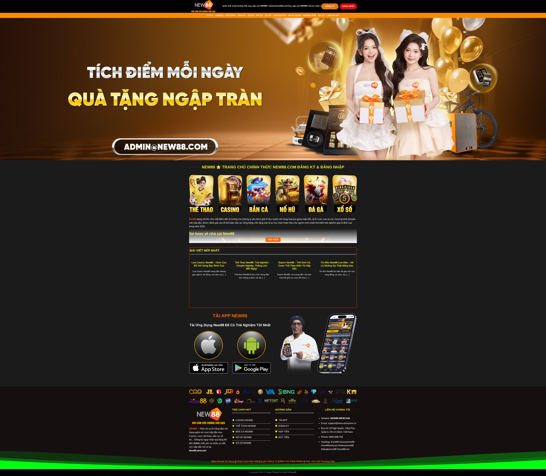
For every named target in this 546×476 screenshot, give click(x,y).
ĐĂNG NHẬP (348, 6)
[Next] (351, 274)
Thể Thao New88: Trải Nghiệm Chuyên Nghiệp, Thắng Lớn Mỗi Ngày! (252, 265)
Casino (219, 15)
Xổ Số (268, 15)
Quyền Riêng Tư (269, 461)
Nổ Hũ (251, 15)
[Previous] (194, 274)
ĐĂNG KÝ (329, 6)
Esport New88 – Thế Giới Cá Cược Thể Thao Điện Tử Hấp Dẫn (294, 265)
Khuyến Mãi (279, 15)
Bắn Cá (242, 15)
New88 (209, 15)
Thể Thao (230, 15)
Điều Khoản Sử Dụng (223, 461)
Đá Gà (259, 15)
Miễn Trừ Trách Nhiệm (291, 461)
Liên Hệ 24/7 (333, 15)
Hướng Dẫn (309, 15)
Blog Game (294, 15)
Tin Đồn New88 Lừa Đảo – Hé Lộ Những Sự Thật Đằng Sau (337, 264)
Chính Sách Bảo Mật (247, 461)
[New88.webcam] (203, 6)
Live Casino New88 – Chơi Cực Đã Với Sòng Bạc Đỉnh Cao (209, 264)
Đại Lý (321, 15)
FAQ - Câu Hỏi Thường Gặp (320, 461)
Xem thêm (273, 240)
